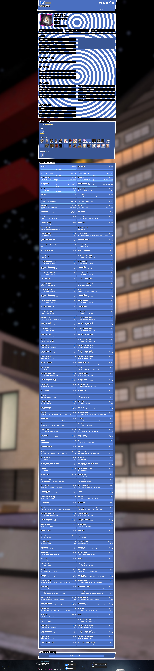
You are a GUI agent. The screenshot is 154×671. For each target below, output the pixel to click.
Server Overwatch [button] (109, 9)
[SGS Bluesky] (113, 2)
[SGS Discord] (101, 2)
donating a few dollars (48, 669)
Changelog (100, 9)
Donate (85, 9)
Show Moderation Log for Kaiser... (77, 655)
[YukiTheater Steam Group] (104, 2)
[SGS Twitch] (110, 2)
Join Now (48, 9)
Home (42, 9)
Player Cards (56, 9)
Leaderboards (65, 9)
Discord (72, 9)
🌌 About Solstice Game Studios (99, 664)
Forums (79, 9)
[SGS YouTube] (107, 2)
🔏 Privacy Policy (95, 666)
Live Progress (92, 9)
